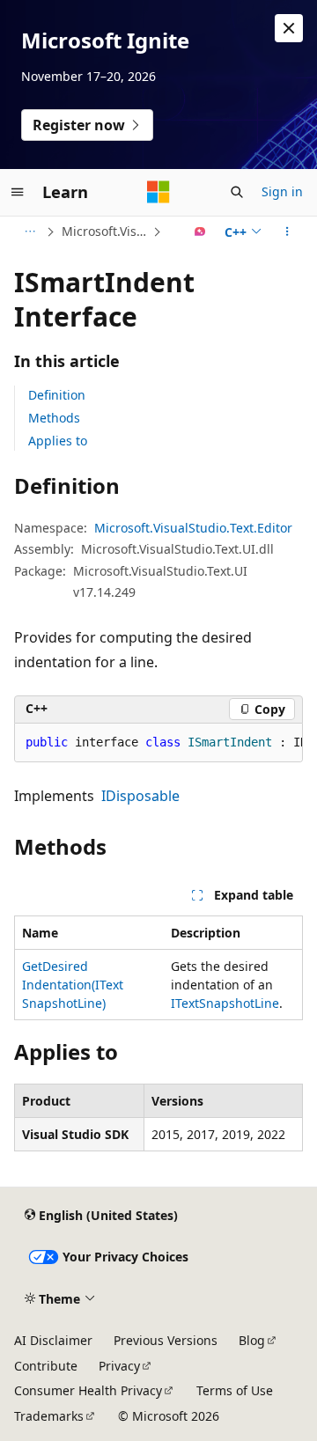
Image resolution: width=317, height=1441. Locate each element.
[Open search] (236, 192)
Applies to (57, 440)
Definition (56, 394)
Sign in (282, 191)
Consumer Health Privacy (88, 1390)
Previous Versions (165, 1340)
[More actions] (287, 231)
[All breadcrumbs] (29, 231)
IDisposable (140, 795)
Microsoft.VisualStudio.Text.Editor (105, 231)
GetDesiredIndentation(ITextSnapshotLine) (72, 984)
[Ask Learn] (200, 231)
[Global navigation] (17, 192)
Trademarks (49, 1416)
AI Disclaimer (53, 1340)
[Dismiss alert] (289, 28)
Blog (252, 1340)
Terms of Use (234, 1390)
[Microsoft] (158, 191)
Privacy (119, 1365)
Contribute (45, 1365)
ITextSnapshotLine (225, 1003)
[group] (158, 743)
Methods (54, 417)
